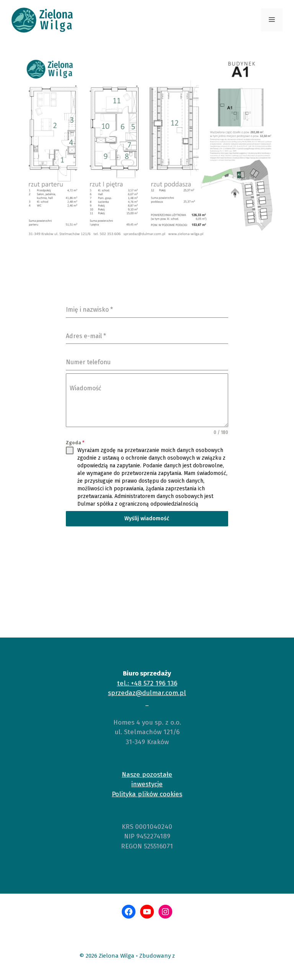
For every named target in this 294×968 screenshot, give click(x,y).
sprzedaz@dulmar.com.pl (147, 693)
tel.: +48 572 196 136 (147, 683)
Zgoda (75, 442)
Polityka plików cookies (147, 794)
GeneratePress (195, 955)
